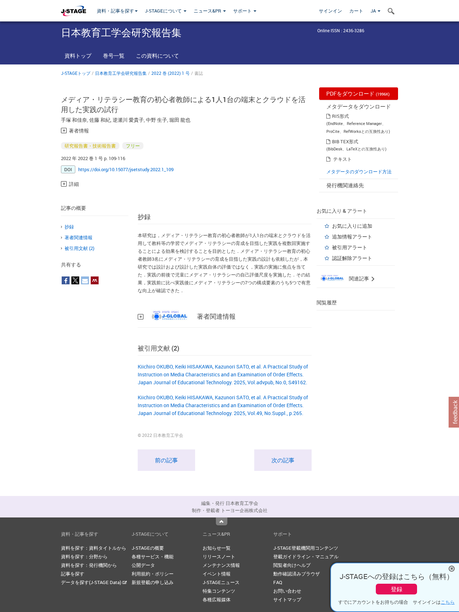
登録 (396, 589)
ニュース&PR (208, 11)
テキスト (342, 159)
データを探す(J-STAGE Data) (91, 582)
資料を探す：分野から (84, 556)
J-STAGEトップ (75, 73)
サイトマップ (287, 599)
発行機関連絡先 (345, 185)
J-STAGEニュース (221, 582)
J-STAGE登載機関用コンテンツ (305, 548)
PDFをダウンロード (358, 93)
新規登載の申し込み (153, 582)
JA (373, 11)
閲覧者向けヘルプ (292, 565)
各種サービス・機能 (153, 556)
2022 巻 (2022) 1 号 (170, 73)
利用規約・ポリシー (153, 573)
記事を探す (72, 573)
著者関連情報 (79, 237)
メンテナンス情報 (221, 565)
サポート (243, 11)
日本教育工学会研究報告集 (121, 73)
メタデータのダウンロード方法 (359, 171)
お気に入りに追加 (352, 225)
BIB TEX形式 (345, 141)
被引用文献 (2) (79, 248)
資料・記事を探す (115, 11)
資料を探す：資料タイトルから (93, 548)
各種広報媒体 (217, 599)
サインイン (330, 11)
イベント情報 (217, 573)
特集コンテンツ (219, 591)
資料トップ (78, 55)
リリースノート (219, 556)
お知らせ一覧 (217, 548)
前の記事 (166, 460)
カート (356, 11)
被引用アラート (349, 247)
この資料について (157, 55)
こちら (448, 602)
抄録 (69, 226)
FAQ (277, 582)
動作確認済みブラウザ (296, 573)
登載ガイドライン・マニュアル (306, 556)
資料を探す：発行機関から (89, 565)
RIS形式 (340, 116)
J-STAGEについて (164, 11)
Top (221, 521)
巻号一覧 (113, 55)
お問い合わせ (287, 591)
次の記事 (282, 460)
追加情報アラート (352, 236)
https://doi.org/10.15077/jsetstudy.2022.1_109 (126, 169)
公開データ (143, 565)
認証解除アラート (352, 258)
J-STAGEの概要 (148, 548)
